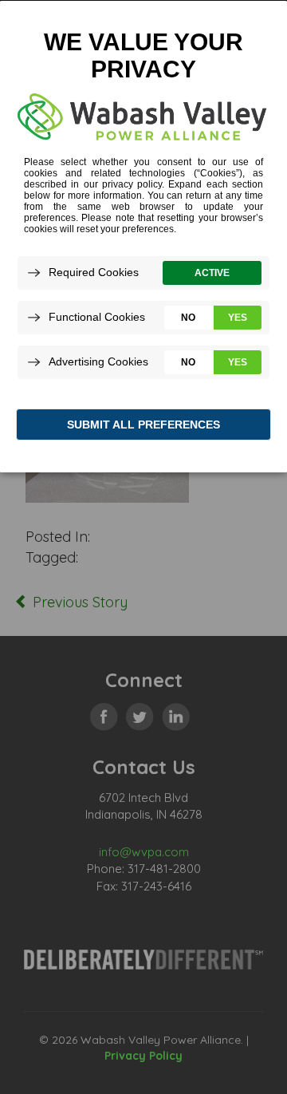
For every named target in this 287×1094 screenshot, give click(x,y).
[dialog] (143, 236)
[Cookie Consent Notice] (143, 236)
